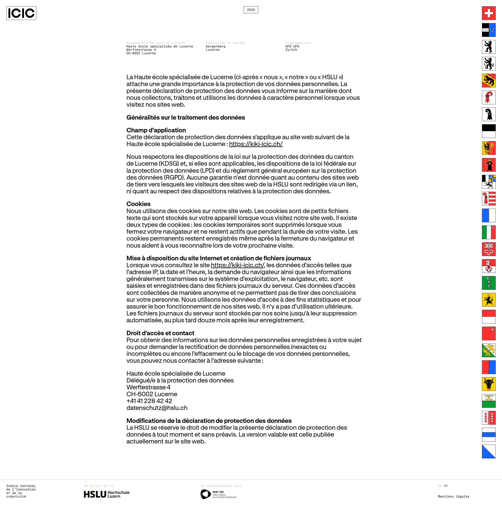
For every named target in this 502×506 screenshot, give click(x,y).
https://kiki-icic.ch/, (238, 264)
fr (446, 486)
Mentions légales (453, 496)
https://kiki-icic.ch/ (256, 143)
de (441, 486)
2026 (251, 10)
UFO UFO (292, 46)
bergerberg (216, 46)
